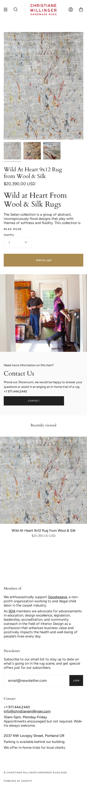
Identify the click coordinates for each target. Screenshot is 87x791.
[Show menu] (7, 9)
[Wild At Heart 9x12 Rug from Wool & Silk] (43, 480)
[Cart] (81, 9)
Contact (34, 400)
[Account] (70, 9)
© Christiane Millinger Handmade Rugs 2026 (35, 772)
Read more (13, 229)
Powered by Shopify (18, 781)
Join (76, 680)
